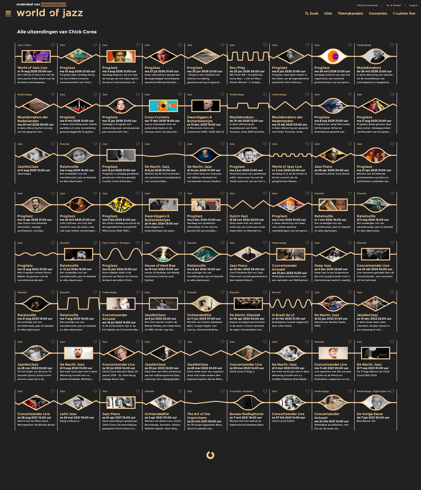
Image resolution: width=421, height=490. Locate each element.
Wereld (276, 292)
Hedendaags (364, 45)
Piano (28, 45)
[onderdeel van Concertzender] (53, 4)
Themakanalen (350, 13)
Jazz (20, 45)
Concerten (378, 13)
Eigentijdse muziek (384, 391)
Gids (328, 13)
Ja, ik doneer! (393, 5)
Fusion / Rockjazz (120, 242)
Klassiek (64, 143)
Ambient (248, 391)
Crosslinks (235, 391)
